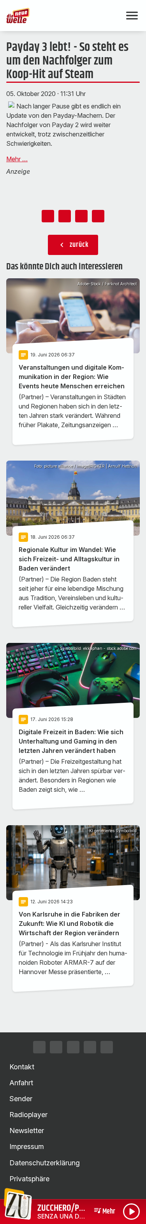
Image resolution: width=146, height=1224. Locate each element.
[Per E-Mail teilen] (98, 216)
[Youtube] (90, 1047)
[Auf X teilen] (64, 216)
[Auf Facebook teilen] (48, 216)
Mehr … (17, 159)
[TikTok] (73, 1047)
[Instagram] (39, 1047)
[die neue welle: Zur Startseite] (63, 15)
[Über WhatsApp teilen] (81, 216)
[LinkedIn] (106, 1047)
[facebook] (56, 1047)
